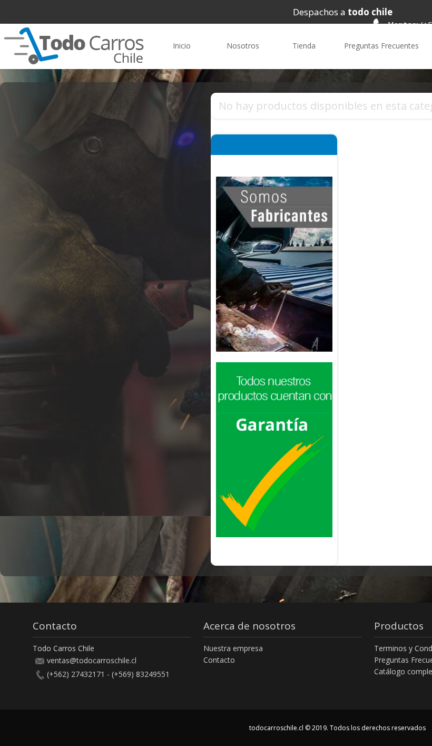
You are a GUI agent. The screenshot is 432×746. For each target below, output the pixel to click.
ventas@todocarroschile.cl (91, 660)
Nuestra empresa (233, 648)
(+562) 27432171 (76, 674)
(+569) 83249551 (141, 674)
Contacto (219, 660)
